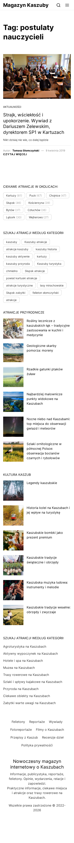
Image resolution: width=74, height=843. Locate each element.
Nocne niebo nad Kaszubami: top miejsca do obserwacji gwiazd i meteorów (48, 423)
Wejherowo (39, 217)
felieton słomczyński (46, 292)
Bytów (13, 210)
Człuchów (37, 210)
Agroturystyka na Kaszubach (24, 646)
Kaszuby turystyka (49, 263)
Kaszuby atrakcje (35, 242)
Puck (35, 195)
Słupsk (13, 202)
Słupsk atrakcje (35, 271)
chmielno (12, 271)
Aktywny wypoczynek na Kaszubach (30, 653)
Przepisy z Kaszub (24, 737)
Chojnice (57, 195)
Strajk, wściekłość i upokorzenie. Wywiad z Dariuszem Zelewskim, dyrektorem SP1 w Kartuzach (33, 123)
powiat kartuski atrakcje (21, 278)
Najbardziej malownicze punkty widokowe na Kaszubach (44, 398)
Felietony (18, 722)
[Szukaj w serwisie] (58, 5)
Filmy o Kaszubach (50, 730)
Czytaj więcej (15, 154)
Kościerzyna (39, 202)
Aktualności (12, 106)
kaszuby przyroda (18, 263)
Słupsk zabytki (15, 292)
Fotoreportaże (21, 730)
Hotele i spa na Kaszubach (23, 661)
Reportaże (37, 722)
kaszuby (11, 242)
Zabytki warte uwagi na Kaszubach (29, 703)
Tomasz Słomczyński (25, 150)
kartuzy (42, 256)
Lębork (14, 217)
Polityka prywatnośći (37, 745)
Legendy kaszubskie (42, 483)
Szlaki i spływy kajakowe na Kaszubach (32, 682)
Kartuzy (14, 195)
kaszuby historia (46, 249)
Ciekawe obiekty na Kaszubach (26, 696)
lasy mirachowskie (52, 285)
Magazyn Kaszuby (26, 5)
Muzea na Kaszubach (19, 668)
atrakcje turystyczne (19, 285)
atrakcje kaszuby (17, 249)
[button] (67, 5)
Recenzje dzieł (53, 737)
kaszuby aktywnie (18, 256)
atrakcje (11, 300)
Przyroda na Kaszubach (20, 689)
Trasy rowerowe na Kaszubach (26, 675)
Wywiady (56, 722)
